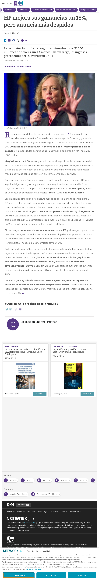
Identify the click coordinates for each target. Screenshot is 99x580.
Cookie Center (75, 512)
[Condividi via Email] (9, 40)
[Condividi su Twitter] (18, 40)
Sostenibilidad (45, 10)
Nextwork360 (29, 523)
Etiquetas (21, 512)
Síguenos (22, 504)
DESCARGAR (40, 394)
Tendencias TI (59, 10)
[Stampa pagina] (22, 40)
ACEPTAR (82, 575)
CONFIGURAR (19, 575)
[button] (7, 3)
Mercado (16, 33)
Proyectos (32, 10)
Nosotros (10, 512)
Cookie (64, 512)
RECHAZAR (51, 575)
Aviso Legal (42, 512)
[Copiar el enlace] (27, 40)
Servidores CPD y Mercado (14, 10)
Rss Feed (31, 512)
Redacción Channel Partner (18, 66)
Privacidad (54, 512)
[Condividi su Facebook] (14, 40)
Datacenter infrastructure (77, 10)
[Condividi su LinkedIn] (5, 40)
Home (6, 33)
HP (67, 134)
